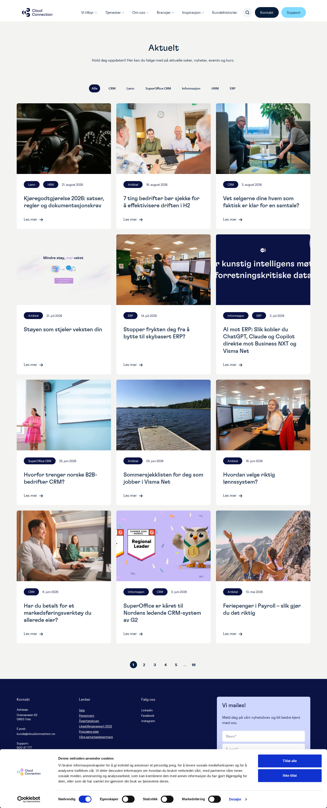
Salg (82, 710)
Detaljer (235, 799)
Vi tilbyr (87, 12)
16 (194, 664)
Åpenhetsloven (89, 720)
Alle (94, 88)
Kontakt (266, 12)
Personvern (86, 715)
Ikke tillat (290, 775)
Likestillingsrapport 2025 (95, 726)
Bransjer (164, 12)
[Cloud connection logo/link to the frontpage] (37, 12)
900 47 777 (24, 747)
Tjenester (113, 12)
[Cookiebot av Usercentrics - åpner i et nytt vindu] (28, 799)
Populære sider (89, 731)
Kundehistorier (224, 12)
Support (294, 12)
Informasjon (191, 88)
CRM (112, 88)
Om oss (138, 12)
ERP (233, 88)
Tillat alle (290, 761)
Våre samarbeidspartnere (96, 736)
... (185, 664)
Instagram (148, 720)
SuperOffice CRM (158, 88)
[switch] (128, 799)
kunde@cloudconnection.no (36, 733)
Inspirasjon (191, 12)
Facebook (147, 715)
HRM (215, 88)
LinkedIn (147, 710)
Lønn (130, 88)
